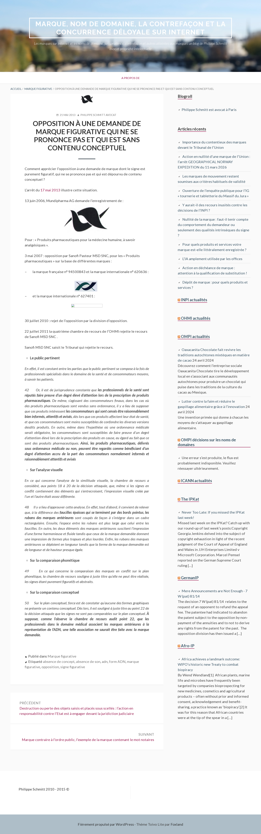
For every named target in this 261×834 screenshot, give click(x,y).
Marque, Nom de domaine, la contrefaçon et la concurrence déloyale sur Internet (130, 28)
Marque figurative (62, 656)
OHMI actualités (195, 318)
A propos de (130, 78)
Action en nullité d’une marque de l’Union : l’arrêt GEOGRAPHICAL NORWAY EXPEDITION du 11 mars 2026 (214, 161)
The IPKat (190, 499)
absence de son (88, 661)
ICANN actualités (196, 480)
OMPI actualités (195, 336)
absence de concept (59, 661)
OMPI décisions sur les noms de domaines (207, 442)
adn (105, 661)
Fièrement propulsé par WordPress (106, 824)
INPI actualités (194, 299)
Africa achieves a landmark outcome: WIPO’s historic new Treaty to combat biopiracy (209, 664)
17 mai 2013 (50, 190)
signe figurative (72, 667)
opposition (50, 667)
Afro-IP (187, 645)
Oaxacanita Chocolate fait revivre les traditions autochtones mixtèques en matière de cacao (214, 354)
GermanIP (190, 577)
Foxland (177, 824)
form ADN (117, 661)
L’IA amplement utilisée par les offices (212, 259)
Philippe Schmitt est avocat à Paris (209, 109)
